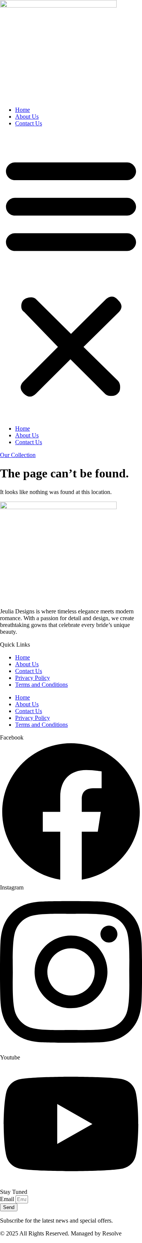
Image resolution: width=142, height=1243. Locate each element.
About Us (27, 116)
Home (22, 110)
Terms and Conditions (41, 684)
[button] (71, 276)
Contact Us (28, 123)
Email (8, 1199)
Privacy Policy (32, 678)
